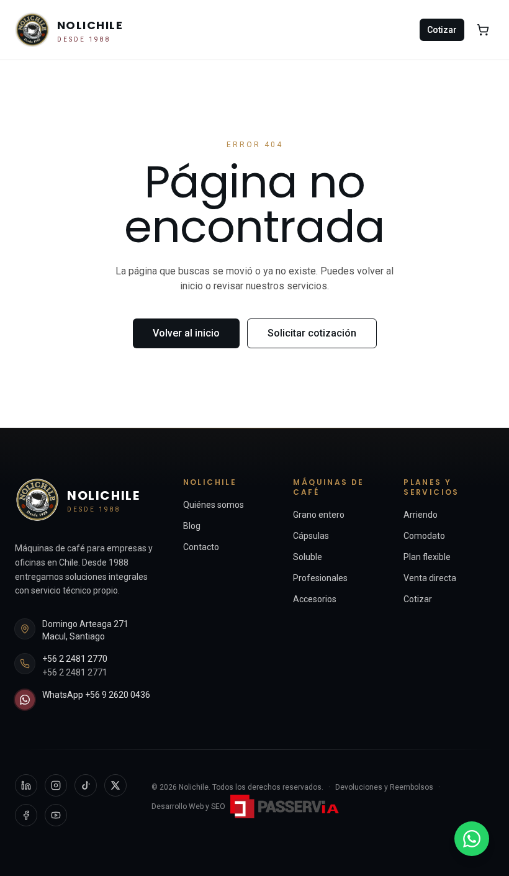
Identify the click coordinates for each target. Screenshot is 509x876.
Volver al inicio (186, 333)
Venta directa (429, 578)
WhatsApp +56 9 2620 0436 (96, 695)
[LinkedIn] (26, 785)
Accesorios (314, 599)
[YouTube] (56, 815)
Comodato (424, 536)
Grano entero (319, 515)
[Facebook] (26, 815)
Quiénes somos (213, 505)
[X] (115, 785)
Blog (191, 526)
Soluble (307, 557)
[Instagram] (56, 785)
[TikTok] (85, 785)
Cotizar (442, 30)
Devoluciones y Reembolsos (384, 787)
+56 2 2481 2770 (74, 659)
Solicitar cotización (312, 333)
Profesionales (320, 578)
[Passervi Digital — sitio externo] (286, 807)
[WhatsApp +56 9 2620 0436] (471, 838)
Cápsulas (311, 536)
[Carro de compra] (483, 30)
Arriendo (420, 515)
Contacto (201, 547)
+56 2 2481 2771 (74, 672)
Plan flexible (427, 557)
